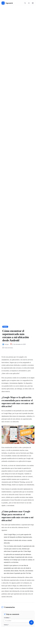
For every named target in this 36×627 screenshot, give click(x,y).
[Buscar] (25, 3)
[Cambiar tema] (29, 3)
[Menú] (32, 3)
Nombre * (7, 617)
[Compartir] (31, 622)
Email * (6, 624)
